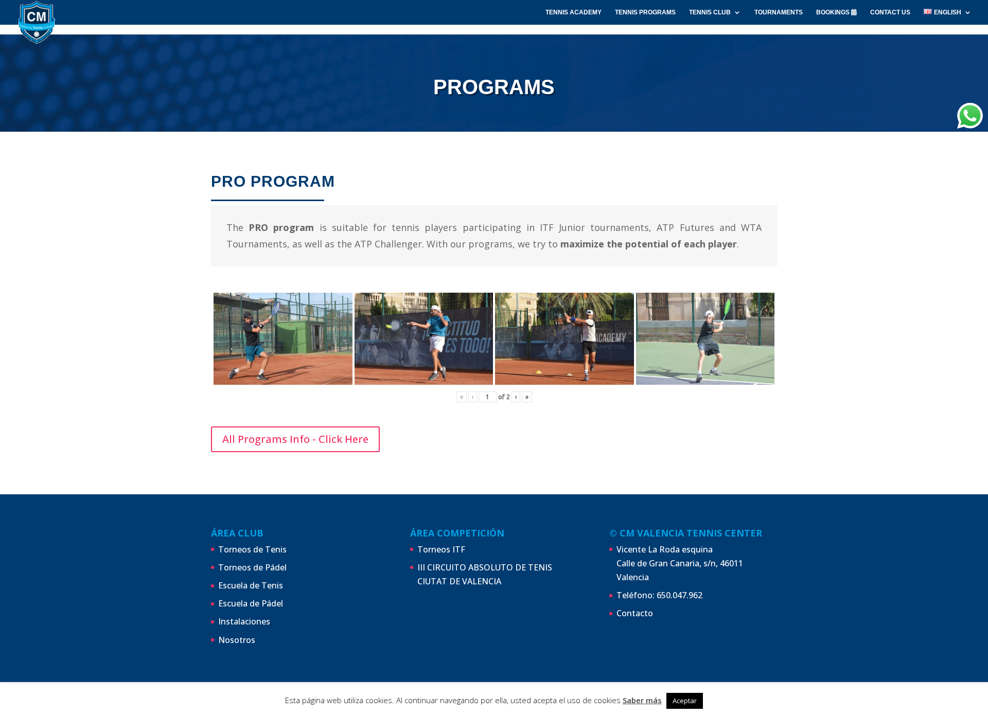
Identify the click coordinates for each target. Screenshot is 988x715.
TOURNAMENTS (778, 12)
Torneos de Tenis (252, 549)
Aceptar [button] (685, 700)
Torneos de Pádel (252, 567)
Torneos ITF (441, 549)
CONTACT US (890, 12)
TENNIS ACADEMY (573, 12)
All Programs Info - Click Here (295, 439)
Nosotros (236, 640)
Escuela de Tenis (250, 585)
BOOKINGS (833, 12)
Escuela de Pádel (250, 603)
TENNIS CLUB (710, 12)
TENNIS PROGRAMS (645, 12)
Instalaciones (244, 621)
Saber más (642, 700)
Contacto (634, 613)
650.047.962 (679, 595)
